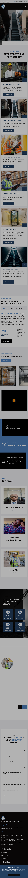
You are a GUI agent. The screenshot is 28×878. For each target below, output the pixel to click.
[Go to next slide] (25, 376)
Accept (14, 875)
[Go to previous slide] (2, 376)
